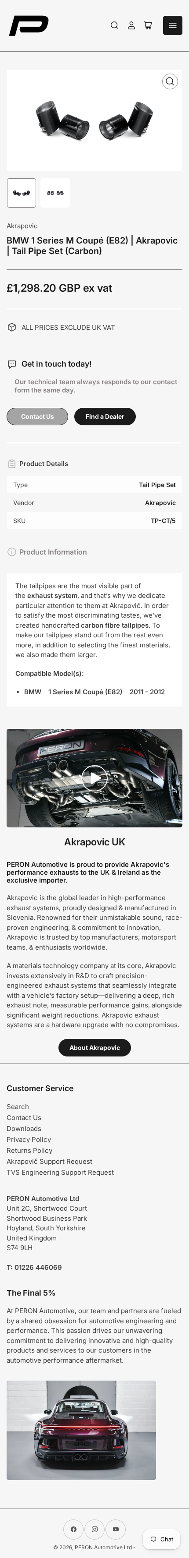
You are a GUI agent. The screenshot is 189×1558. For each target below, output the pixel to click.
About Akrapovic (94, 1047)
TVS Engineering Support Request (60, 1172)
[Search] (114, 25)
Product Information (53, 552)
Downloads (24, 1128)
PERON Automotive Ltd (103, 1547)
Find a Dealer (105, 416)
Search (18, 1106)
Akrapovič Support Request (49, 1161)
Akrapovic (22, 226)
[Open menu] (172, 25)
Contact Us (37, 416)
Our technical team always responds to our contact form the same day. (96, 386)
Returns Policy (29, 1150)
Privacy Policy (29, 1139)
